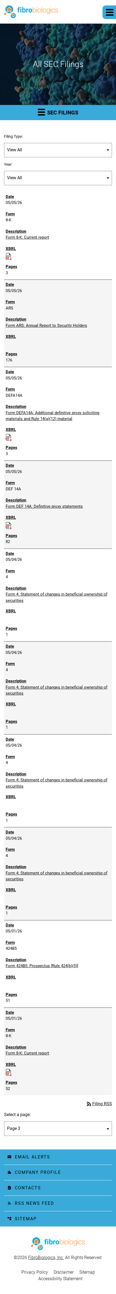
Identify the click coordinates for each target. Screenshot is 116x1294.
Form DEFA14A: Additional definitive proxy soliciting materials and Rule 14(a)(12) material (52, 415)
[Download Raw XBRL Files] (9, 255)
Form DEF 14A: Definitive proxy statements (44, 506)
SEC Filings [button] (62, 112)
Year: (8, 164)
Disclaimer (64, 1272)
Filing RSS (99, 1103)
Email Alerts (28, 1156)
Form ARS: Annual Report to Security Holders (46, 325)
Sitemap (22, 1218)
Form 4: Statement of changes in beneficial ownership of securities (56, 597)
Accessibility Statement (60, 1279)
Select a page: (17, 1114)
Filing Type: (13, 136)
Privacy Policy (34, 1272)
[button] (109, 12)
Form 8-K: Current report (27, 237)
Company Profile (34, 1172)
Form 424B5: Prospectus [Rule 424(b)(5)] (42, 965)
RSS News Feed (30, 1203)
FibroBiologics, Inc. (46, 1257)
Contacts (24, 1187)
